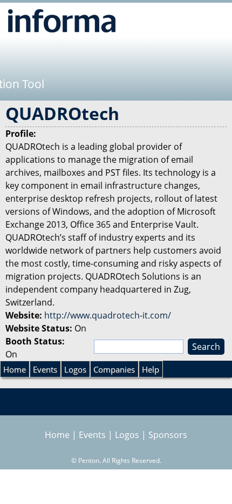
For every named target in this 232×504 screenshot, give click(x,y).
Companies (114, 369)
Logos (75, 369)
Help (150, 369)
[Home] (61, 20)
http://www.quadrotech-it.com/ (107, 315)
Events (45, 369)
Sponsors (167, 435)
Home (14, 369)
